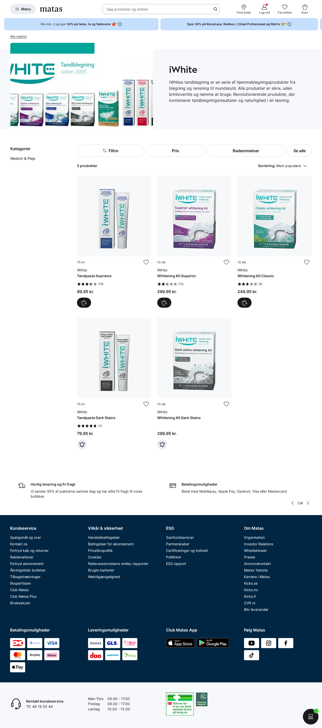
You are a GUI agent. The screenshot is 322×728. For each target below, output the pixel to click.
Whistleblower (255, 550)
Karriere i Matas (257, 577)
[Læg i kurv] (84, 303)
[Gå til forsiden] (51, 9)
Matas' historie (256, 570)
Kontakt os (18, 544)
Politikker (173, 557)
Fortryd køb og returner (29, 550)
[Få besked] (82, 444)
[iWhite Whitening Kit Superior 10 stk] (194, 242)
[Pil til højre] (318, 24)
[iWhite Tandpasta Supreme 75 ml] (114, 242)
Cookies (94, 557)
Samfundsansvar (180, 537)
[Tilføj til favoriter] (146, 262)
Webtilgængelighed (104, 577)
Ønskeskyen (20, 603)
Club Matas (19, 590)
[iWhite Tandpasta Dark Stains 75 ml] (114, 384)
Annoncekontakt (257, 563)
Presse (249, 557)
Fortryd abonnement (27, 563)
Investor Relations (258, 544)
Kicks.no (251, 590)
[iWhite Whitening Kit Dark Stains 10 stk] (194, 384)
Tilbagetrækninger (25, 577)
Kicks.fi (250, 596)
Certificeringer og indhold (187, 550)
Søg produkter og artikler (127, 9)
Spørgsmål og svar (25, 537)
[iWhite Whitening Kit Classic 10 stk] (274, 242)
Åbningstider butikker (28, 570)
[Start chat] (310, 716)
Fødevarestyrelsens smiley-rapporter (118, 563)
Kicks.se (251, 583)
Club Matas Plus (23, 596)
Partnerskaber (177, 544)
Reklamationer (21, 557)
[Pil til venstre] (293, 503)
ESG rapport (176, 563)
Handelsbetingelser (104, 537)
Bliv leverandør (256, 609)
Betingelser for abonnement (111, 544)
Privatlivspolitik (100, 550)
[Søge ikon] (215, 9)
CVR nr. (250, 603)
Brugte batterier (101, 570)
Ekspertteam (20, 583)
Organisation (254, 537)
